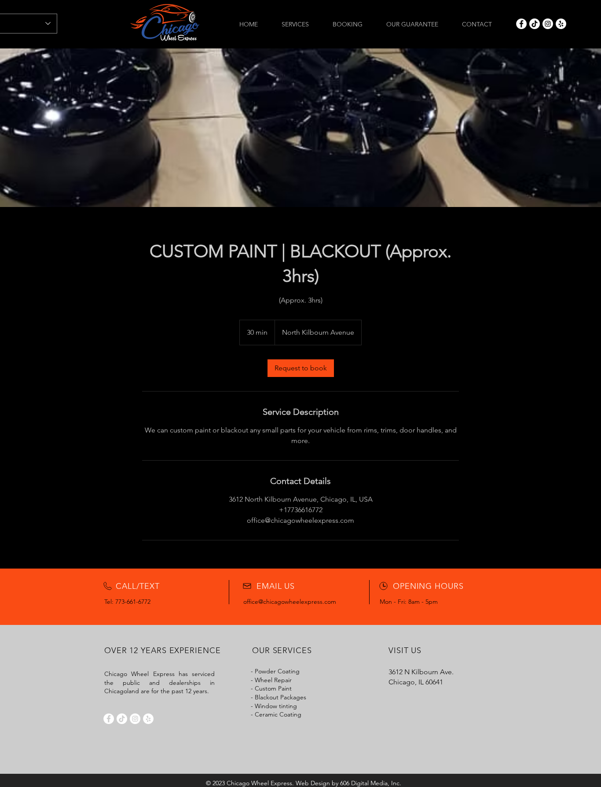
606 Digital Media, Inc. (370, 783)
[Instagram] (547, 23)
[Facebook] (521, 23)
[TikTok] (534, 23)
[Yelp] (561, 23)
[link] (301, 368)
